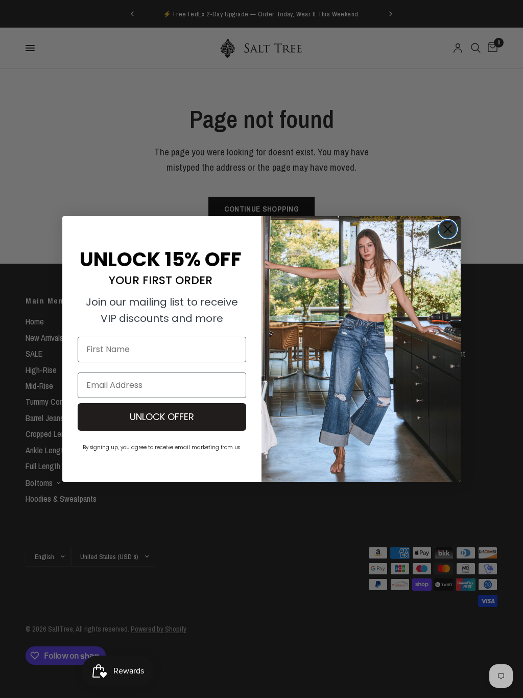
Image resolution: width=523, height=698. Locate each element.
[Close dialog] (448, 229)
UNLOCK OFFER (162, 416)
